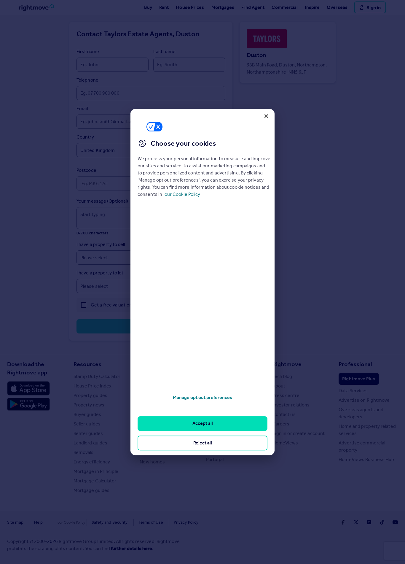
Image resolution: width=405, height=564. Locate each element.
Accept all (202, 423)
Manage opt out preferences (202, 397)
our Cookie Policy (182, 194)
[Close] (266, 116)
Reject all (202, 443)
